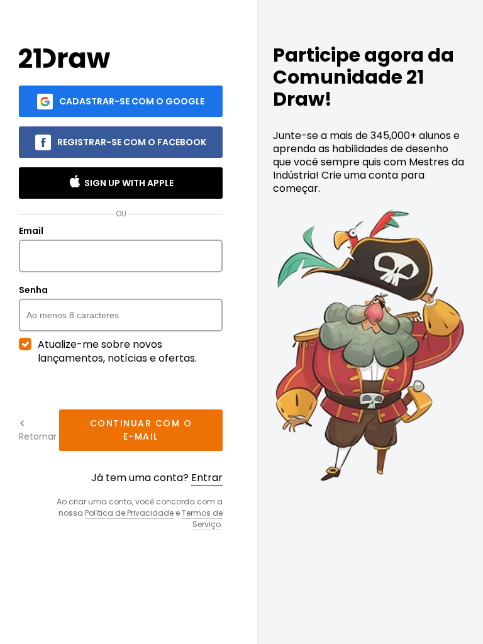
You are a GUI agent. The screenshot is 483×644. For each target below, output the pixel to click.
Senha (33, 290)
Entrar (207, 477)
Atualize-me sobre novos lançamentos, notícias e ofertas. (117, 351)
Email (31, 231)
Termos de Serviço (202, 519)
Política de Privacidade (129, 513)
